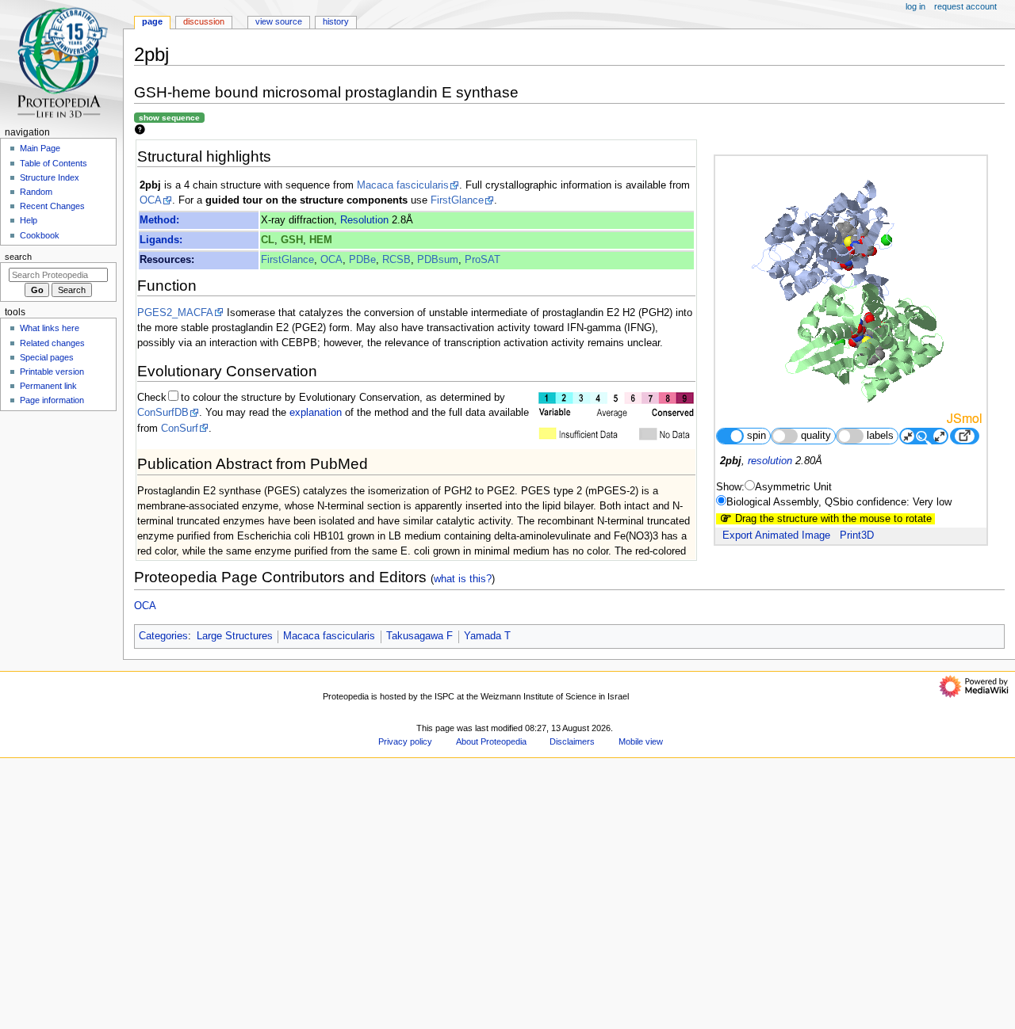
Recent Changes (52, 206)
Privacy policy (405, 741)
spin (756, 435)
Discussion (203, 21)
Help (28, 220)
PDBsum (437, 259)
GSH (292, 240)
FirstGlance (457, 200)
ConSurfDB (163, 412)
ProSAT (482, 259)
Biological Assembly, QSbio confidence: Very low (839, 502)
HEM (320, 240)
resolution (770, 461)
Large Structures (235, 636)
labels (880, 435)
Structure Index (49, 177)
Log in (915, 6)
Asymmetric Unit (793, 487)
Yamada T (487, 636)
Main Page (40, 148)
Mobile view (641, 741)
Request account (965, 6)
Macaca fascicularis (403, 185)
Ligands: (161, 240)
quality (816, 435)
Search (18, 256)
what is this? (463, 579)
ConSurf (179, 428)
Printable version (52, 371)
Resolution (364, 220)
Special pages (47, 357)
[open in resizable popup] (964, 436)
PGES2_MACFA (175, 312)
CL (267, 240)
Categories (163, 636)
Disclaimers (572, 741)
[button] (154, 1024)
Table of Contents (53, 163)
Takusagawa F (419, 636)
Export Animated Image (776, 535)
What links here (49, 328)
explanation (315, 412)
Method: (159, 220)
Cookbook (39, 235)
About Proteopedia (491, 741)
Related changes (52, 343)
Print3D (857, 535)
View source (278, 21)
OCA (151, 200)
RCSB (396, 259)
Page (152, 21)
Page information (52, 400)
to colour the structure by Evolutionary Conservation (300, 397)
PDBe (362, 259)
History (336, 21)
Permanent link (48, 386)
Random (36, 191)
